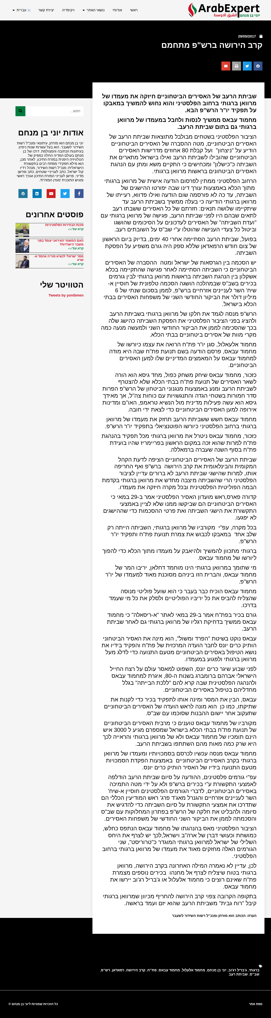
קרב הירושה (135, 970)
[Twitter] (65, 193)
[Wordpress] (23, 193)
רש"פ (105, 970)
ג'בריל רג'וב (237, 970)
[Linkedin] (37, 193)
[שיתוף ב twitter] (247, 66)
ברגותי (254, 970)
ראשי (134, 10)
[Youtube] (51, 193)
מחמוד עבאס (169, 970)
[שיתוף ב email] (225, 66)
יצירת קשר (46, 10)
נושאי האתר (96, 10)
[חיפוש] (20, 111)
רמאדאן (118, 970)
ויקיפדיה (68, 10)
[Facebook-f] (79, 193)
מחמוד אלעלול (193, 970)
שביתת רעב (238, 974)
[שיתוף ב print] (236, 66)
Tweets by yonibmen (66, 295)
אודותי (117, 10)
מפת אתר (255, 1004)
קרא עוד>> (76, 229)
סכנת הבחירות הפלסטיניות (64, 225)
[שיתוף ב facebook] (258, 66)
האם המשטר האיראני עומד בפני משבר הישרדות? (60, 242)
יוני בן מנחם (216, 970)
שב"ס (254, 974)
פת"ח (152, 970)
